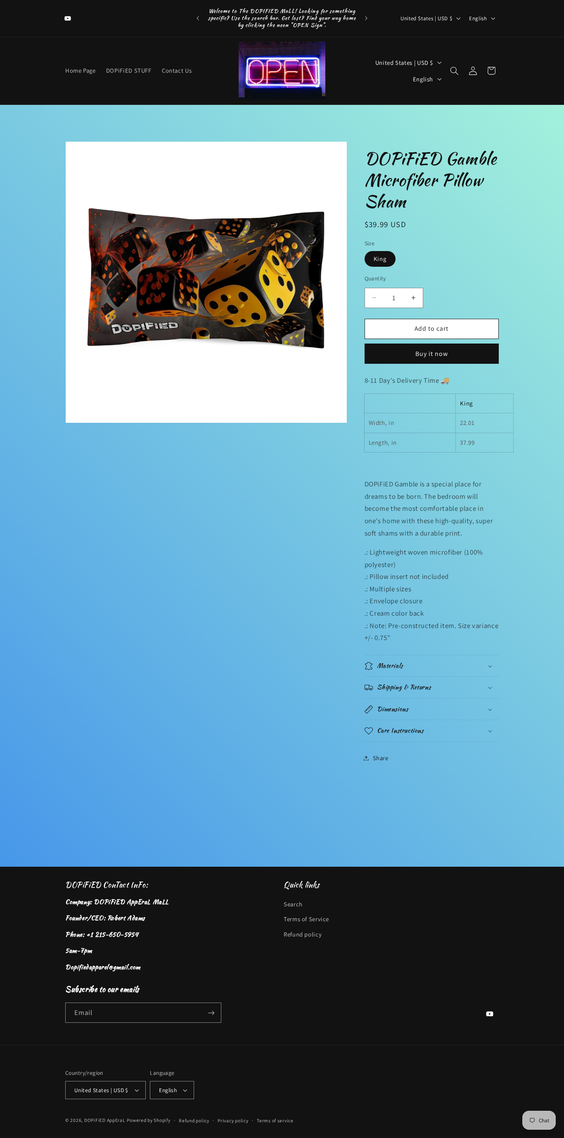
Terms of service (275, 1120)
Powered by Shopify (148, 1120)
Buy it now (431, 353)
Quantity (375, 278)
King (380, 259)
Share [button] (381, 758)
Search (293, 904)
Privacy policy (233, 1120)
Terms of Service (306, 919)
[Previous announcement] (198, 18)
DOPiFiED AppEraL (105, 1120)
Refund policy (303, 934)
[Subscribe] (211, 1013)
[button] (454, 70)
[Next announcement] (366, 18)
